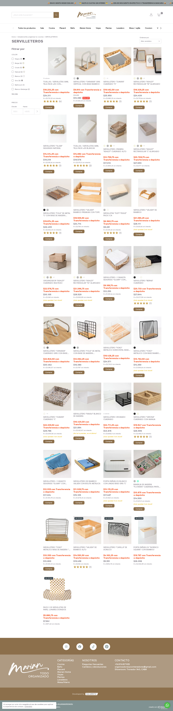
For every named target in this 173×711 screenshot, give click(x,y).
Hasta (25, 107)
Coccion (148, 28)
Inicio (14, 37)
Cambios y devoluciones (94, 666)
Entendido (28, 706)
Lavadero (120, 28)
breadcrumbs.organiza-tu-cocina (30, 37)
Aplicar (37, 111)
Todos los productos (27, 28)
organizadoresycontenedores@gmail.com (135, 666)
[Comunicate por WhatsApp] (167, 705)
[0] (158, 15)
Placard (63, 28)
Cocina (52, 28)
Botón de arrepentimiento (63, 704)
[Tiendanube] (159, 709)
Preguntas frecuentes (92, 664)
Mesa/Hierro (63, 682)
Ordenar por (144, 37)
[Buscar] (56, 15)
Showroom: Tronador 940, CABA (131, 669)
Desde (14, 107)
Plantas (109, 28)
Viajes (98, 28)
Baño (73, 28)
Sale (42, 28)
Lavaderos (62, 679)
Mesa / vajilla (134, 28)
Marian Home (85, 28)
